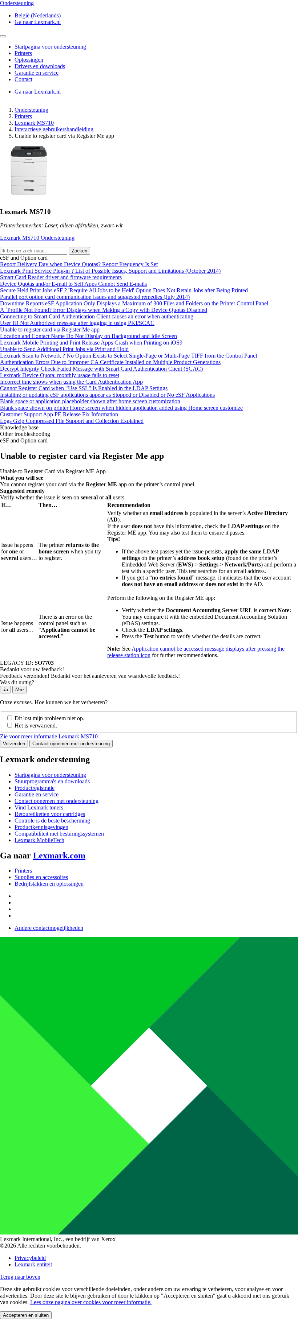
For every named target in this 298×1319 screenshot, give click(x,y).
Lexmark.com (59, 855)
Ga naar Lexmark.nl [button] (38, 22)
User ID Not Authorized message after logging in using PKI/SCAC (77, 323)
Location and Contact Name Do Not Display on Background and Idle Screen (88, 336)
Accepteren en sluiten (26, 1315)
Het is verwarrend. (36, 725)
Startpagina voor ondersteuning (50, 775)
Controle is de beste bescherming (52, 820)
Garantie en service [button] (37, 73)
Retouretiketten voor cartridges (50, 814)
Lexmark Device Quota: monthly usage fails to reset (59, 375)
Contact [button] (23, 79)
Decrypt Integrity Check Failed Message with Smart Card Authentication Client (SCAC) (101, 369)
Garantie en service (37, 794)
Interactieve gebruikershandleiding (54, 129)
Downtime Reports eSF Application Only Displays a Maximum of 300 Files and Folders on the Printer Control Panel (134, 303)
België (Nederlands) (38, 15)
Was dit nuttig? (17, 682)
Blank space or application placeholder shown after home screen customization (90, 401)
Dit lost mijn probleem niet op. (49, 718)
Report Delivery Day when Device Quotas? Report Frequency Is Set (79, 264)
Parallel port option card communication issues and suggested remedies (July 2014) (95, 297)
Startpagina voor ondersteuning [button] (50, 47)
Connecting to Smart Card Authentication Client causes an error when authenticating (96, 316)
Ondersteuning (31, 110)
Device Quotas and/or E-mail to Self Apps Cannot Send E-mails (73, 284)
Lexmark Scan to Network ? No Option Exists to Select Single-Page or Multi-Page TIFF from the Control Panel (128, 356)
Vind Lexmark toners (39, 807)
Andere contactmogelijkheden (49, 928)
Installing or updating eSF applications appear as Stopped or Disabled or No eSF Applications (107, 395)
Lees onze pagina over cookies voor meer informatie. (91, 1302)
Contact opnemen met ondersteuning (71, 743)
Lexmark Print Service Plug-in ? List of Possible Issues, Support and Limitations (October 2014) (110, 271)
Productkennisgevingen (41, 827)
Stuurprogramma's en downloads (52, 781)
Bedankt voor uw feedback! (32, 669)
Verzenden (14, 743)
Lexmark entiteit (33, 1264)
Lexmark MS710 (34, 123)
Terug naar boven (20, 1277)
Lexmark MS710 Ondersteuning (37, 238)
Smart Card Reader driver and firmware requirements (61, 277)
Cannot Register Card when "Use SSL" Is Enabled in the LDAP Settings (84, 388)
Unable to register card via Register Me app (50, 329)
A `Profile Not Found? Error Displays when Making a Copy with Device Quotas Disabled (103, 310)
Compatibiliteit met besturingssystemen (59, 833)
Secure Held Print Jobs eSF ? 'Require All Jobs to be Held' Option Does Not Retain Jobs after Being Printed (124, 290)
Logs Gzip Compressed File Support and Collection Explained (72, 421)
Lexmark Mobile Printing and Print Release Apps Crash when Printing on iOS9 (91, 342)
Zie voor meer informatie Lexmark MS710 (49, 736)
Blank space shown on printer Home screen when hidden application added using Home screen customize (121, 408)
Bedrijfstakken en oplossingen (49, 884)
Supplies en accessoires (41, 877)
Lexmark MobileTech (39, 840)
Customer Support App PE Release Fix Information (59, 414)
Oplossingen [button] (29, 60)
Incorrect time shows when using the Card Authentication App (71, 382)
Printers (23, 116)
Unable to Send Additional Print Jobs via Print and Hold (64, 349)
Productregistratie (35, 788)
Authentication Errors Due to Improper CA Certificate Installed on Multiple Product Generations (110, 362)
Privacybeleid (30, 1258)
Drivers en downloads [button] (40, 66)
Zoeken (79, 251)
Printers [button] (23, 53)
